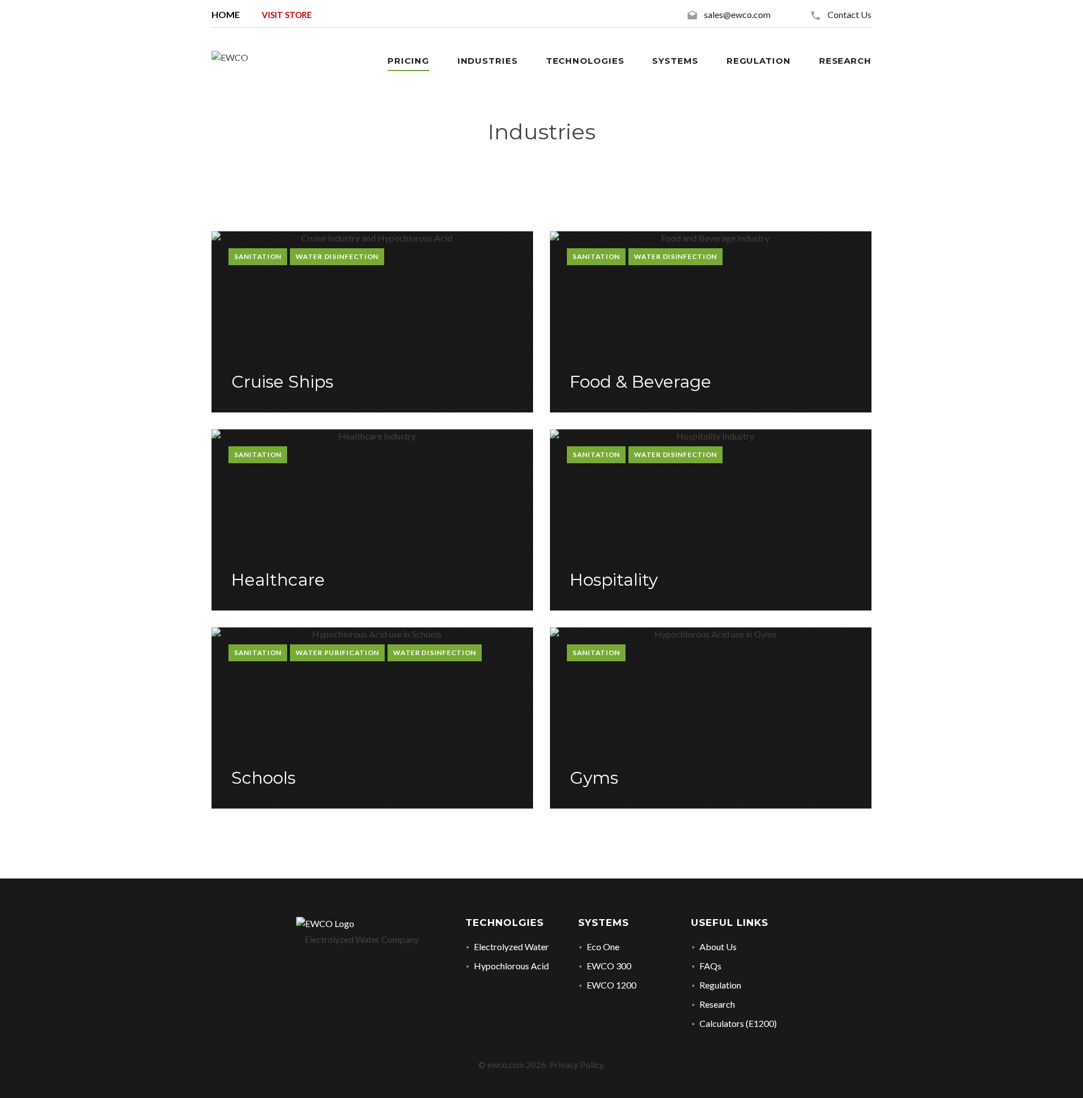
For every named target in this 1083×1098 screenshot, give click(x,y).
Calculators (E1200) (738, 1023)
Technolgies (504, 922)
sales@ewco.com (737, 14)
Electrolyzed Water (511, 946)
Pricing (408, 60)
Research (845, 60)
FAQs (710, 965)
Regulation (720, 985)
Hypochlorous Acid (511, 965)
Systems (603, 922)
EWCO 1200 (611, 985)
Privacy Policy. (577, 1065)
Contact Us (849, 14)
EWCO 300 (609, 965)
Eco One (603, 946)
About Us (718, 946)
